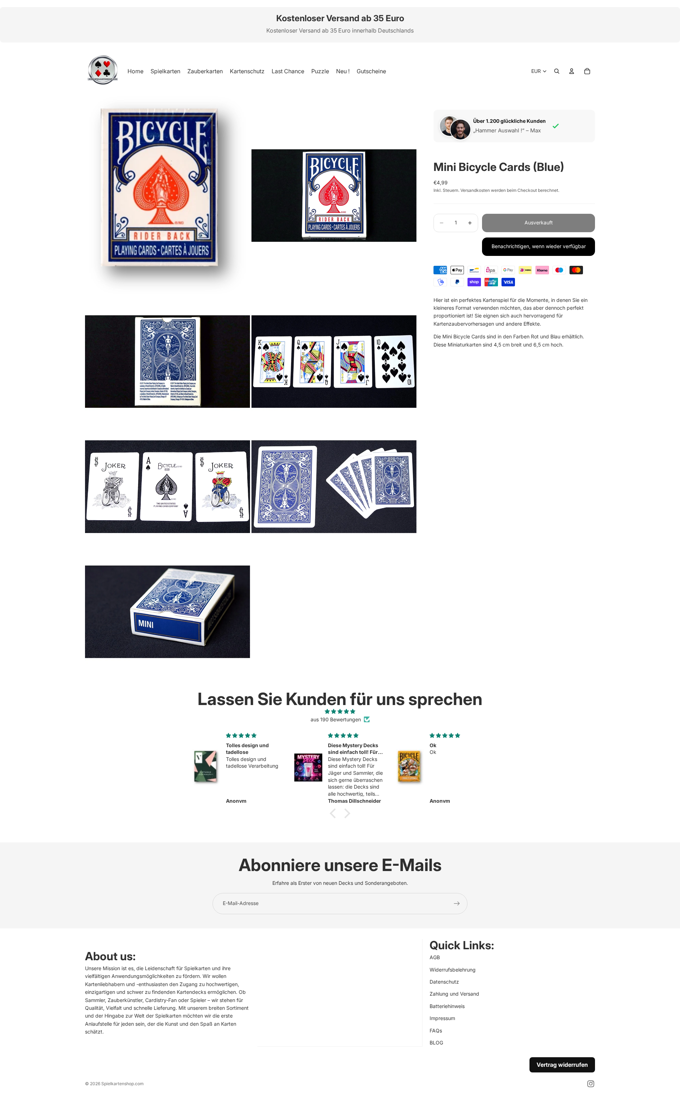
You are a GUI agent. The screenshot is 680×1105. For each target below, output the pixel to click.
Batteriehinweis (447, 1006)
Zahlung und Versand (454, 994)
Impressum (442, 1018)
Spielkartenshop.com (122, 1083)
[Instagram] (590, 1084)
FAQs (436, 1030)
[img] (340, 711)
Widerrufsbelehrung (453, 969)
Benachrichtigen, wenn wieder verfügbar (539, 246)
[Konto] (571, 71)
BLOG (436, 1042)
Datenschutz (444, 981)
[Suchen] (557, 71)
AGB (435, 957)
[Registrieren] (456, 903)
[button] (335, 813)
